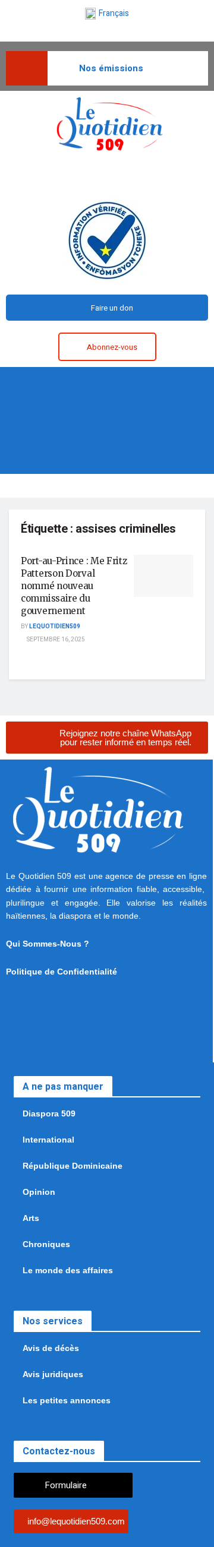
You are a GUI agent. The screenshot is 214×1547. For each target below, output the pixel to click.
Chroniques (46, 1244)
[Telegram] (146, 175)
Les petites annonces (67, 1400)
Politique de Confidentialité (61, 971)
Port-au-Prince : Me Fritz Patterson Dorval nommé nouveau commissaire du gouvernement (74, 585)
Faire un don (112, 308)
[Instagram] (120, 175)
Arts (31, 1218)
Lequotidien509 (54, 626)
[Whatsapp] (43, 175)
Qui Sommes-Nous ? (47, 943)
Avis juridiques (53, 1374)
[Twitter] (94, 175)
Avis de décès (51, 1348)
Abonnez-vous (112, 347)
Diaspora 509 (49, 1113)
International (48, 1139)
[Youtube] (171, 175)
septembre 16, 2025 (55, 639)
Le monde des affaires (68, 1270)
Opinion (39, 1192)
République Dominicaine (72, 1165)
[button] (107, 384)
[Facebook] (69, 175)
